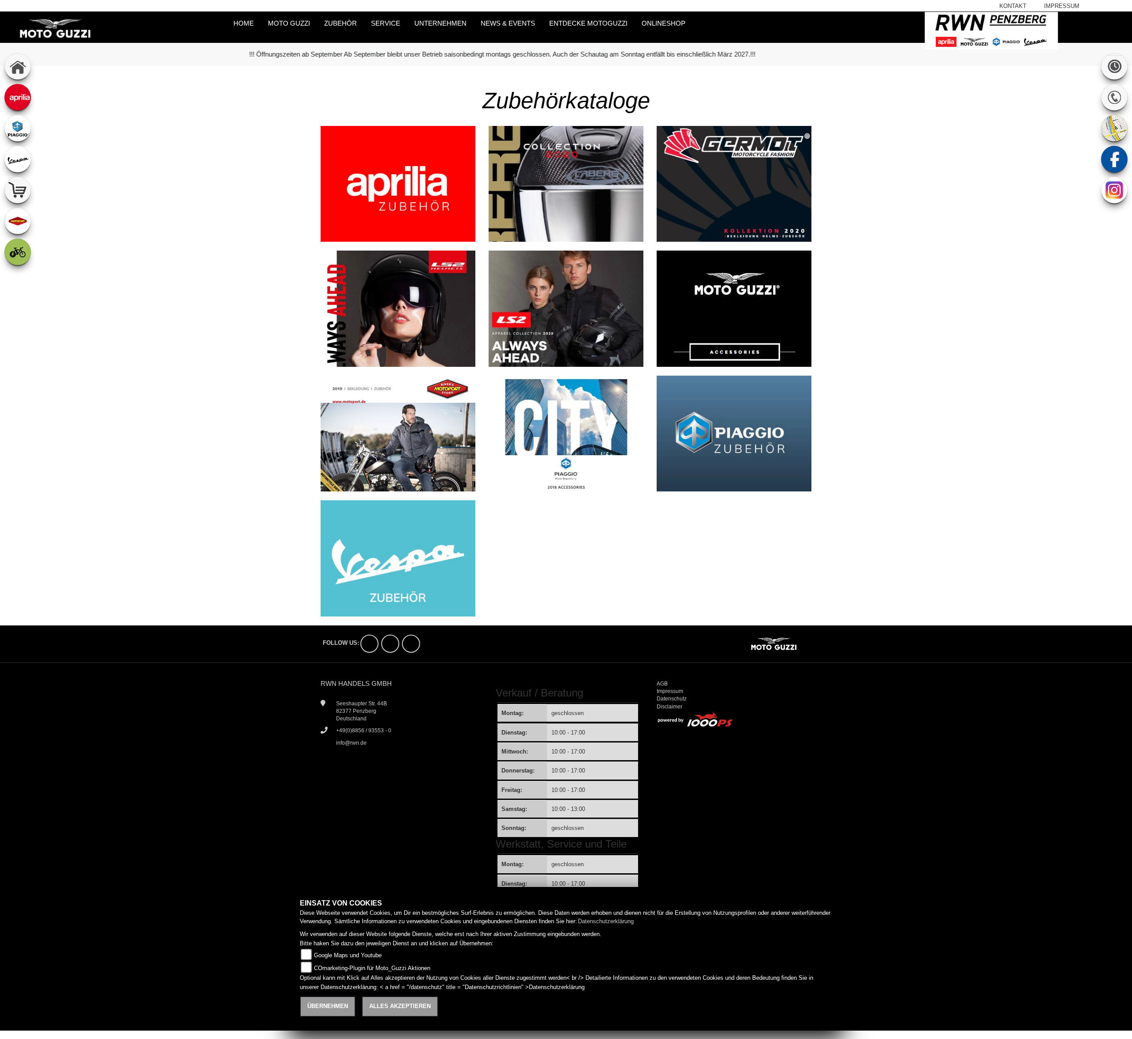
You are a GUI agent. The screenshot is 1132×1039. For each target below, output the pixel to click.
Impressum (1061, 6)
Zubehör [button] (340, 23)
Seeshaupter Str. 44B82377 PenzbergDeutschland (361, 711)
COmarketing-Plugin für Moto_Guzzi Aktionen (372, 968)
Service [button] (385, 23)
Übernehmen (327, 1006)
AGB (662, 683)
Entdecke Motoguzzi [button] (588, 23)
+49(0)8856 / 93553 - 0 (363, 730)
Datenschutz (672, 698)
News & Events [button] (508, 23)
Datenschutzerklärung (606, 921)
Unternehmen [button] (440, 23)
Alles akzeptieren (400, 1006)
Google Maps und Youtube (348, 955)
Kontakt (1012, 6)
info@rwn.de (351, 743)
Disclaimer (669, 706)
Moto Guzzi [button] (289, 23)
